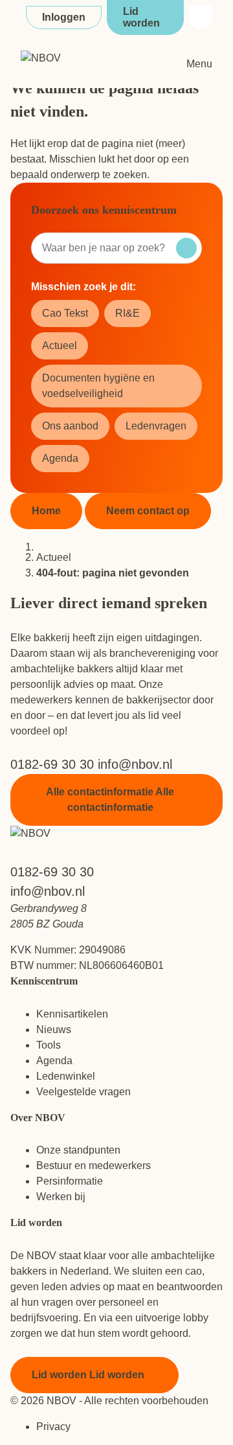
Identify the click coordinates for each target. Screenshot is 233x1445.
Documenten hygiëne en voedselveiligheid (98, 385)
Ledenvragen (156, 425)
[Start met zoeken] (186, 248)
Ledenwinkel (65, 1076)
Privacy (53, 1426)
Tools (48, 1045)
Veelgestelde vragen (83, 1091)
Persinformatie (69, 1181)
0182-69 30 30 (54, 764)
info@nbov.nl (135, 764)
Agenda (60, 458)
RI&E (127, 313)
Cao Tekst (65, 313)
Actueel (59, 345)
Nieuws (53, 1029)
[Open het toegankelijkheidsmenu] (200, 17)
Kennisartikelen (72, 1013)
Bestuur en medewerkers (93, 1165)
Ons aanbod (70, 425)
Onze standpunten (78, 1149)
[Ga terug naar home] (81, 64)
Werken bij (60, 1196)
